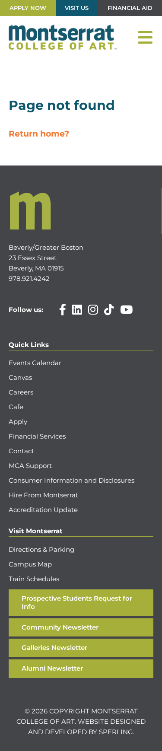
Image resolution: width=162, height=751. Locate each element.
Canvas (20, 377)
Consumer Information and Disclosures (71, 480)
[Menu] (145, 37)
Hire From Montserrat (43, 495)
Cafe (16, 407)
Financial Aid (130, 7)
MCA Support (30, 465)
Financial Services (37, 436)
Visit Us (77, 7)
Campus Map (30, 564)
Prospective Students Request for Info (77, 602)
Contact (21, 451)
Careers (21, 392)
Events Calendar (35, 363)
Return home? (39, 134)
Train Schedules (34, 579)
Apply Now (28, 7)
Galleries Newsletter (54, 647)
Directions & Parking (41, 549)
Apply (18, 421)
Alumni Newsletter (52, 668)
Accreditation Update (43, 510)
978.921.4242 (29, 278)
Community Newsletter (60, 627)
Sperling (116, 732)
